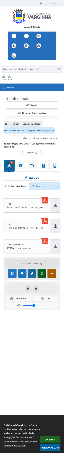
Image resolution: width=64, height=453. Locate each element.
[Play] (28, 288)
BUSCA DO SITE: (11, 63)
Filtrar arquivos (17, 186)
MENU (10, 87)
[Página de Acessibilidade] (14, 55)
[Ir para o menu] (31, 55)
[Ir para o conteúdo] (24, 55)
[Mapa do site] (39, 45)
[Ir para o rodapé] (47, 55)
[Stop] (35, 288)
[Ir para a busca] (39, 55)
